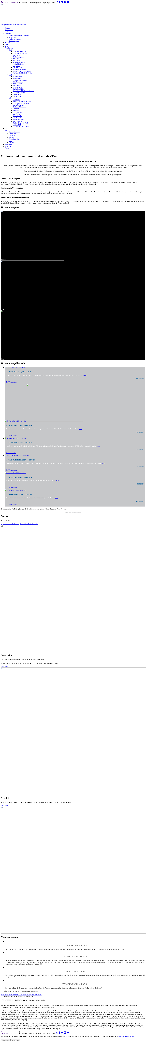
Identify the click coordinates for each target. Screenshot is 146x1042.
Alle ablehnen (15, 1040)
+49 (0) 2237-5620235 (10, 2)
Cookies (39, 995)
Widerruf (23, 995)
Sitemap (33, 995)
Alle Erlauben (5, 1040)
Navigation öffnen (6, 24)
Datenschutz (12, 995)
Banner (28, 995)
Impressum (4, 995)
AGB (18, 995)
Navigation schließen (19, 24)
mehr (85, 375)
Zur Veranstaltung (11, 382)
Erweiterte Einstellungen (126, 1036)
